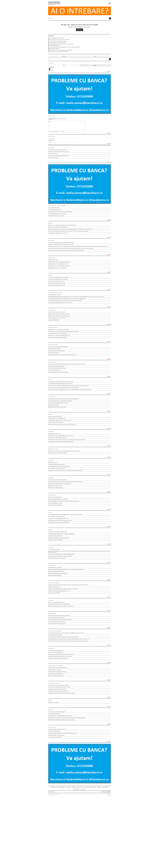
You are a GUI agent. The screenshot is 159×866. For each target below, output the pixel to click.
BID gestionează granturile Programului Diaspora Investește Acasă (58, 402)
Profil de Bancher (52, 116)
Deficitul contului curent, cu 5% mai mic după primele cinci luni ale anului (59, 261)
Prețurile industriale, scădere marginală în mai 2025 (55, 673)
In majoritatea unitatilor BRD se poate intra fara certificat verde (57, 729)
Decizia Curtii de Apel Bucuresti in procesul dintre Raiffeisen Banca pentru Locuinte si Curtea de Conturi (63, 387)
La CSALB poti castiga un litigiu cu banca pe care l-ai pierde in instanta (58, 522)
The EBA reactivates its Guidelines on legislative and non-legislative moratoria (59, 483)
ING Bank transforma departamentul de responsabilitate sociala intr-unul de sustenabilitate (61, 719)
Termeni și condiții (51, 791)
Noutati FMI (51, 547)
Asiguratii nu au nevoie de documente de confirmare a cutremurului (58, 691)
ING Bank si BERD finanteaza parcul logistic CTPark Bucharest (57, 573)
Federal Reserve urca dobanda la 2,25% (54, 586)
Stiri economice (52, 396)
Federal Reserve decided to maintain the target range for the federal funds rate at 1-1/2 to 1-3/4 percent (63, 588)
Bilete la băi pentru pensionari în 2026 (53, 352)
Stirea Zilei (53, 787)
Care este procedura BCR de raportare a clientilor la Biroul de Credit (58, 372)
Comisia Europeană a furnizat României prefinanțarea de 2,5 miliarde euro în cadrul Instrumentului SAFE (63, 398)
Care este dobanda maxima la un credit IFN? (54, 294)
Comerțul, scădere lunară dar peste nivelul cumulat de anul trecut (57, 667)
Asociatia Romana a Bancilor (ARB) (56, 205)
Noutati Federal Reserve (53, 582)
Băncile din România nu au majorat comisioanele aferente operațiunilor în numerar (60, 211)
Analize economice (52, 327)
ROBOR (50, 223)
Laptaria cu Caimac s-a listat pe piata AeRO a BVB (55, 652)
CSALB (50, 512)
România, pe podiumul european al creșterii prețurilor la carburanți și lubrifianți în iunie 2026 (61, 424)
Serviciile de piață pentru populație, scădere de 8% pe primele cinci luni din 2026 (60, 420)
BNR (64, 65)
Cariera (99, 787)
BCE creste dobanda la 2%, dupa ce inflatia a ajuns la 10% (56, 468)
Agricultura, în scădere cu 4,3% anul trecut (54, 669)
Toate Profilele (109, 133)
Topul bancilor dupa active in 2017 (53, 157)
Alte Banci (95, 65)
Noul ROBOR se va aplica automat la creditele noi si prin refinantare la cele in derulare (60, 244)
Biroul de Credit (52, 362)
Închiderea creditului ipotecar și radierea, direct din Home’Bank (58, 51)
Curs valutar (51, 63)
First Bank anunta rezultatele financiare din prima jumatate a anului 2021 (58, 537)
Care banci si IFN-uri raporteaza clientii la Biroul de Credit (56, 368)
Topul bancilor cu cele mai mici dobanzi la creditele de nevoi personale (58, 151)
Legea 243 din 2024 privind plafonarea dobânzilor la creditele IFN (58, 279)
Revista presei (76, 789)
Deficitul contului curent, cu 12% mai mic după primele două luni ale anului (59, 265)
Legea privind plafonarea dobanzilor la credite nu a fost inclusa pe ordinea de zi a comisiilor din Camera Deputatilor (65, 300)
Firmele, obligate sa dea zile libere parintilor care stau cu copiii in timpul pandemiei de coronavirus (62, 733)
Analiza (73, 787)
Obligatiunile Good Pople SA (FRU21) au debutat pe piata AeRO (57, 658)
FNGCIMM (51, 431)
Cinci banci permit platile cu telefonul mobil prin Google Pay (57, 623)
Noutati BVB (51, 648)
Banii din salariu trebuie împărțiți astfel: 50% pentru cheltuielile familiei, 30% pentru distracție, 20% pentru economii (65, 514)
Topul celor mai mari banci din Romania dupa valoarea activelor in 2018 (58, 155)
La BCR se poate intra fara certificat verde (54, 731)
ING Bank (50, 709)
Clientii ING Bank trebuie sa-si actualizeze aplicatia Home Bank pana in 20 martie (60, 715)
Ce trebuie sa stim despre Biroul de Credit (54, 370)
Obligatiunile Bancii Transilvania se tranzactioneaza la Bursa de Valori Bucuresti (60, 656)
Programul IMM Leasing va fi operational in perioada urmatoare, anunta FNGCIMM (60, 441)
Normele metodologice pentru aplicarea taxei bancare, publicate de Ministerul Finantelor (61, 242)
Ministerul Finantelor (53, 344)
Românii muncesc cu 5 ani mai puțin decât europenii (55, 422)
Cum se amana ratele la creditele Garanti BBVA (55, 737)
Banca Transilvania (51, 140)
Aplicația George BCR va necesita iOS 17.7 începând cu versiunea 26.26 (59, 313)
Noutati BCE (51, 460)
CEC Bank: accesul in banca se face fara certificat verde (56, 735)
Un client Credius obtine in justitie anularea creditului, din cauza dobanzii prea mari (60, 383)
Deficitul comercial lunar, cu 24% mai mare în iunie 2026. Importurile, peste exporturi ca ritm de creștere (63, 331)
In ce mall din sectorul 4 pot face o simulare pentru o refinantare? (57, 452)
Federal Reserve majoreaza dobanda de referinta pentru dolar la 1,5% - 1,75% (59, 590)
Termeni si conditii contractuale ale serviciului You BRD (56, 617)
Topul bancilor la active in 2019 (52, 153)
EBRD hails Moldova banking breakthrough (54, 575)
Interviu (68, 787)
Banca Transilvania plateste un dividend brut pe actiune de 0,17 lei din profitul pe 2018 (60, 654)
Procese (50, 379)
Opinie (77, 787)
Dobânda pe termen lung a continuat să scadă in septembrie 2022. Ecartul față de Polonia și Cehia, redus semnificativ (65, 470)
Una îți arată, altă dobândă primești (54, 45)
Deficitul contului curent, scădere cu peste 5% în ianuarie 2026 (57, 267)
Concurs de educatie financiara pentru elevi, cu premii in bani (57, 213)
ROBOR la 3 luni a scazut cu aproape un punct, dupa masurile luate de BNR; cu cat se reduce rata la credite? (64, 450)
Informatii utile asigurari (54, 683)
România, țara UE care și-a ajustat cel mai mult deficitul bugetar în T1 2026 (59, 335)
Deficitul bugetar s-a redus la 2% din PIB (54, 348)
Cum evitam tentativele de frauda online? (54, 713)
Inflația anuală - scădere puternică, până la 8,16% (55, 416)
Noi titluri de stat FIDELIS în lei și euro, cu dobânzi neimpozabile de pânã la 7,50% (60, 400)
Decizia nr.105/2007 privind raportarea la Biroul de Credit (56, 285)
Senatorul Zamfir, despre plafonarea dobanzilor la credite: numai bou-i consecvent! (60, 302)
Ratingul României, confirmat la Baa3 (53, 404)
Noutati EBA (51, 477)
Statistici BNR (51, 257)
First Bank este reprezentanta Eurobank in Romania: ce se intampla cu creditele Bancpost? (61, 533)
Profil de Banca (51, 136)
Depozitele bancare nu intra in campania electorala (55, 505)
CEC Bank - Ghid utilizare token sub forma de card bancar (56, 621)
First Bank (50, 529)
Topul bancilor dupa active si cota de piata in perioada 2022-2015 (57, 149)
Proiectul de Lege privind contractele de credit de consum (56, 283)
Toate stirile (109, 161)
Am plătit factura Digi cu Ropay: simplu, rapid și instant (57, 42)
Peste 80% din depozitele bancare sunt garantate (55, 503)
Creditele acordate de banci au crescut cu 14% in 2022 (56, 215)
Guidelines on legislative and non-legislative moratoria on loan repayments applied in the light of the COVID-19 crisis (65, 481)
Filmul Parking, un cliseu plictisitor (53, 702)
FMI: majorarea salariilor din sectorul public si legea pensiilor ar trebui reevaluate (60, 556)
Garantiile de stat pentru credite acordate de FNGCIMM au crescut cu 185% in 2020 (60, 435)
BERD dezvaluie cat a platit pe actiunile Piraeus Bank (56, 571)
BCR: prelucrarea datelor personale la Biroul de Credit (56, 366)
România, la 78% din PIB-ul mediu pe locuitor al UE (56, 675)
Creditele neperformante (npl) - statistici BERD (55, 567)
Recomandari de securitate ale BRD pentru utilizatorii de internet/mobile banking (60, 619)
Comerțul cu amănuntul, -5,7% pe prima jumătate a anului (56, 418)
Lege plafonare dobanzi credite (55, 292)
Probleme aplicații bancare (90, 787)
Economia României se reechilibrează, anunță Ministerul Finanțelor (58, 346)
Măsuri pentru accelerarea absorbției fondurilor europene (56, 350)
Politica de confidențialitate (106, 791)
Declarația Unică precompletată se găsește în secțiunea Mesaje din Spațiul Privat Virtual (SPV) (62, 354)
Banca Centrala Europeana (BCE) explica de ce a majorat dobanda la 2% (58, 466)
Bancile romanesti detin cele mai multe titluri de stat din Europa (57, 479)
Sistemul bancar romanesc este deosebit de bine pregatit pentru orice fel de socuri (60, 520)
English (63, 56)
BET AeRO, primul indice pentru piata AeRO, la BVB (56, 650)
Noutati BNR (104, 787)
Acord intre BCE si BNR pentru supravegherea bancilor (56, 464)
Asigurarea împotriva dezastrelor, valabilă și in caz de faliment (57, 689)
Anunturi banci (51, 310)
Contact (95, 56)
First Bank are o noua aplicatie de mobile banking (55, 539)
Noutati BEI (51, 600)
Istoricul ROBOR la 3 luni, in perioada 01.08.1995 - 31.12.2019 (57, 233)
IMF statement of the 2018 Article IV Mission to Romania (56, 558)
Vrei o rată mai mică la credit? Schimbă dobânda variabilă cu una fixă (58, 518)
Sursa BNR (108, 71)
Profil (82, 787)
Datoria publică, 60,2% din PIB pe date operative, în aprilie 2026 (57, 337)
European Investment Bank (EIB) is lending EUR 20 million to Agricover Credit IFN (60, 606)
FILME (50, 700)
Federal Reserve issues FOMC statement (54, 592)
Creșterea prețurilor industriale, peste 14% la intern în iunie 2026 (58, 333)
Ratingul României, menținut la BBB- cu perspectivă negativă (57, 406)
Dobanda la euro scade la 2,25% (53, 462)
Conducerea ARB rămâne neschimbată (53, 207)
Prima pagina (79, 29)
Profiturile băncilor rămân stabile (54, 48)
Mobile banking (52, 613)
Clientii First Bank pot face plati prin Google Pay (55, 535)
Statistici (50, 414)
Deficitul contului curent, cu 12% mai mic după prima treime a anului (58, 263)
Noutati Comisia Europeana (54, 631)
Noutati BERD (51, 565)
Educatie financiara (61, 787)
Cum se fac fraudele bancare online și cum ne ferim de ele (56, 516)
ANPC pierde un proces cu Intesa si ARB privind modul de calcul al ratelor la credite (60, 381)
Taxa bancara (51, 240)
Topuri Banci (51, 147)
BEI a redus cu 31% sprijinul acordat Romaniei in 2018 (56, 602)
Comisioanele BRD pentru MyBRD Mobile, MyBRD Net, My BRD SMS (59, 615)
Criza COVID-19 (52, 727)
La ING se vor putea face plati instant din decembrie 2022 (56, 711)
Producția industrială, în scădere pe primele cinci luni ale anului (57, 671)
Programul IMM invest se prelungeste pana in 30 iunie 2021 (57, 437)
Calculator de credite (53, 449)
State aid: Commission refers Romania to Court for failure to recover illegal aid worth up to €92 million (63, 636)
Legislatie (50, 275)
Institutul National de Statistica (55, 665)
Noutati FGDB (51, 495)
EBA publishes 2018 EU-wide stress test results (55, 485)
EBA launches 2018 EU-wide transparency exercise (55, 487)
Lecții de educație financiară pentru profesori (54, 209)
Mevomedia (109, 795)
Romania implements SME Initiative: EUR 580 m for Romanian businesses (59, 604)
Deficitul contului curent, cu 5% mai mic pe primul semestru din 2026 (59, 39)
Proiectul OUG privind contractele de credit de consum (56, 281)
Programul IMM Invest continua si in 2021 (54, 433)
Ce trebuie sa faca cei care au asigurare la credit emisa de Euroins (57, 531)
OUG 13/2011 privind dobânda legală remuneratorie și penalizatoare (58, 277)
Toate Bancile (109, 143)
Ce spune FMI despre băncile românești (54, 549)
